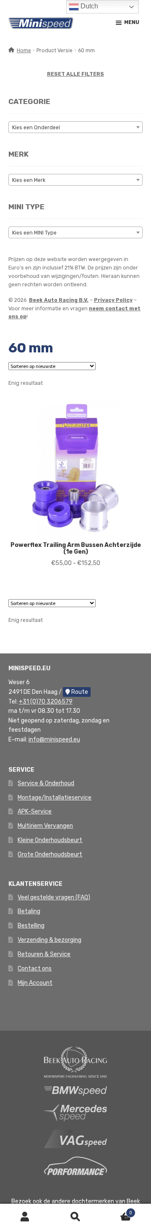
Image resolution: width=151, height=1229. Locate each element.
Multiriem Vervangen (45, 825)
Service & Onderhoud (46, 783)
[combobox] (75, 127)
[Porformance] (75, 1165)
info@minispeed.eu (54, 739)
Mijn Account (35, 982)
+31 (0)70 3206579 (46, 701)
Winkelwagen (116, 1210)
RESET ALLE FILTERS (75, 74)
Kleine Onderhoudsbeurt (50, 840)
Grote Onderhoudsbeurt (50, 854)
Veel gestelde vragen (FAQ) (54, 897)
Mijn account (25, 1216)
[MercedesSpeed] (75, 1112)
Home (24, 50)
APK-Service (35, 811)
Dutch (88, 6)
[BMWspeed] (75, 1090)
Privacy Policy (113, 300)
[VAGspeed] (75, 1138)
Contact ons (35, 968)
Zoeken (75, 1216)
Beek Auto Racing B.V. (59, 300)
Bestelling (31, 925)
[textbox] (75, 127)
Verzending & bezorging (49, 940)
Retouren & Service (44, 954)
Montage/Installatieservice (54, 797)
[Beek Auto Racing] (75, 1062)
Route (79, 692)
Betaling (29, 911)
